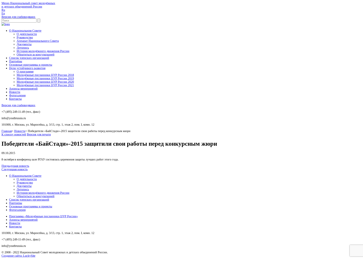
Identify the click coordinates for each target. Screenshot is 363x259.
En (3, 13)
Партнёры (15, 61)
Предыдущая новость (15, 165)
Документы (24, 44)
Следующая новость (15, 169)
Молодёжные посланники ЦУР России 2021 (45, 85)
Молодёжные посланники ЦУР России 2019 (45, 78)
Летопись (23, 47)
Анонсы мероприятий (23, 88)
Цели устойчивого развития (27, 68)
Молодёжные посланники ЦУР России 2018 (45, 75)
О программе (25, 71)
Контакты (15, 98)
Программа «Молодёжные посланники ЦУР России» (43, 216)
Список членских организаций (29, 57)
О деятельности (27, 34)
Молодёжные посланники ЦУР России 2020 (45, 81)
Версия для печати (39, 134)
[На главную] (6, 24)
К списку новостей (14, 134)
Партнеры (15, 203)
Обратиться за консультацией (35, 54)
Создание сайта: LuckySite (18, 255)
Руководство (25, 37)
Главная (7, 131)
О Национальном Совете (25, 30)
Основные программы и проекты (30, 64)
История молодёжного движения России (43, 51)
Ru (3, 10)
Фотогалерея (17, 95)
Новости (14, 92)
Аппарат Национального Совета (38, 40)
